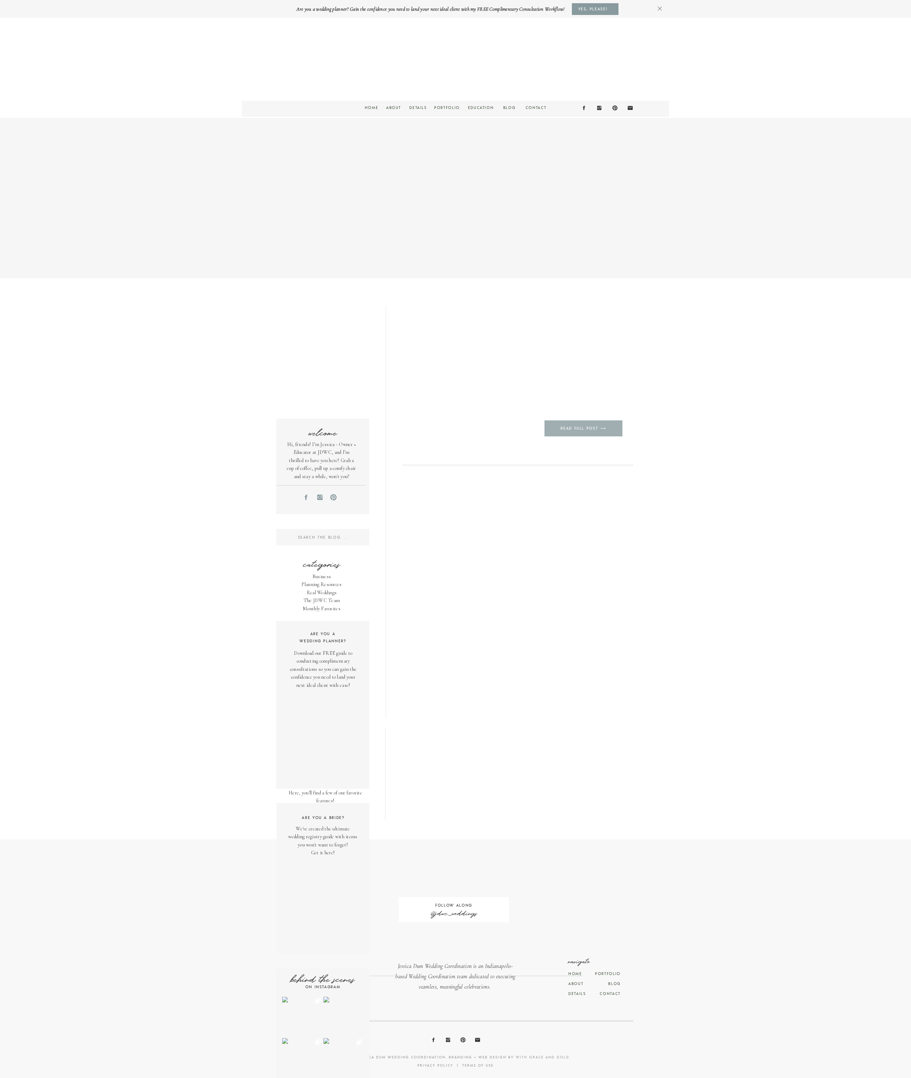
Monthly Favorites (322, 609)
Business (321, 577)
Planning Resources (321, 584)
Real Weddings (322, 593)
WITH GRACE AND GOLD (542, 1057)
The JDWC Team (322, 600)
